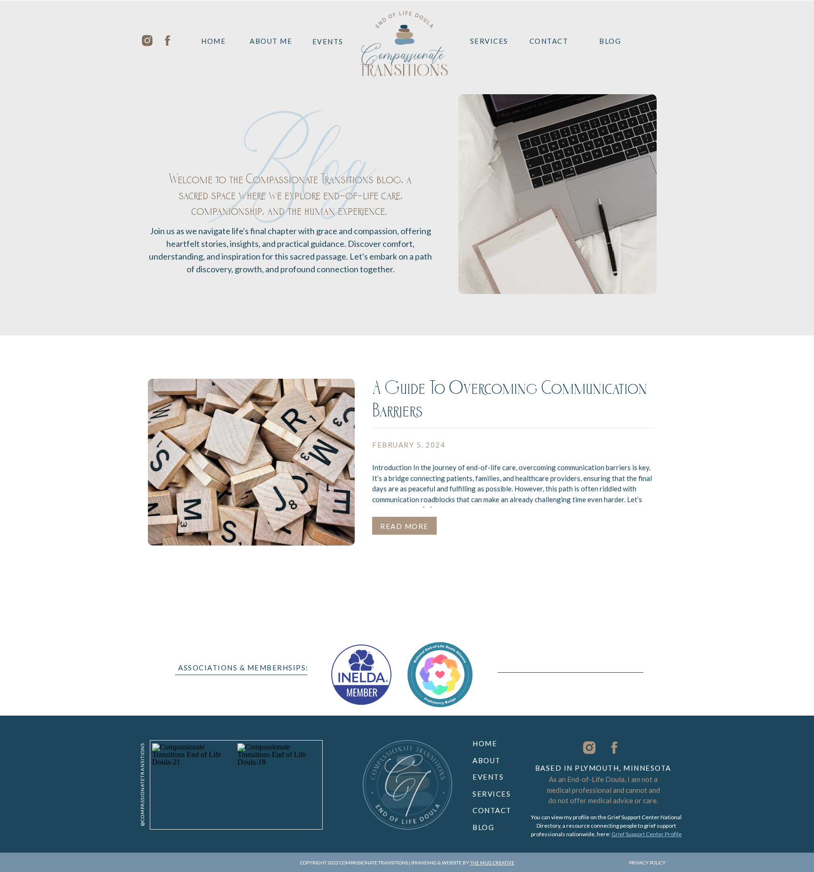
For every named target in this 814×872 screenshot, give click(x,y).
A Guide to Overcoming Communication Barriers (509, 402)
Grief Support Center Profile (646, 834)
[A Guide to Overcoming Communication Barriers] (251, 462)
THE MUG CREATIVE (492, 862)
